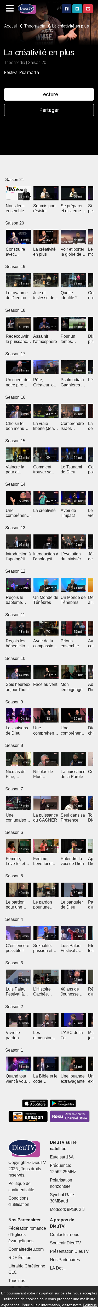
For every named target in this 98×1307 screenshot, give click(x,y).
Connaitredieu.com (26, 1249)
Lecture (49, 94)
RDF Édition (19, 1257)
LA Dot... (58, 1268)
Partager (49, 110)
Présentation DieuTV (69, 1251)
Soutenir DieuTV (65, 1243)
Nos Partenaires (65, 1259)
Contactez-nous (64, 1234)
